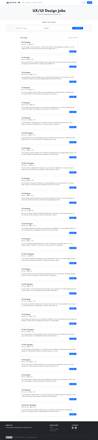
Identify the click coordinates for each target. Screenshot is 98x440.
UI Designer (26, 57)
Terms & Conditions (54, 429)
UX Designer (26, 42)
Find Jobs (78, 28)
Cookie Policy (53, 430)
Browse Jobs (28, 2)
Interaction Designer (29, 405)
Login (84, 2)
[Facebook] (73, 428)
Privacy (51, 427)
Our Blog (34, 2)
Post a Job (40, 2)
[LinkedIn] (76, 428)
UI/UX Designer (27, 133)
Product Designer (28, 163)
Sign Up (89, 2)
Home (23, 2)
